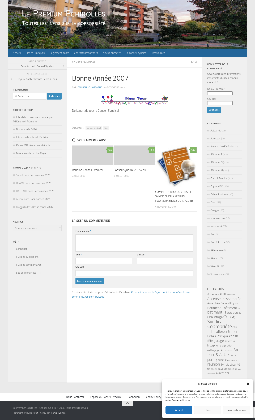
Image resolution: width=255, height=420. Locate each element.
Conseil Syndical (83, 62)
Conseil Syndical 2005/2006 (131, 170)
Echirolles (215, 331)
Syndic (224, 364)
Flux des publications (27, 256)
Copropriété (216, 186)
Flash (213, 202)
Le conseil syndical (136, 52)
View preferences (236, 410)
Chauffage (215, 317)
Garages (214, 210)
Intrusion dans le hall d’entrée (32, 137)
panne (229, 350)
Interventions (217, 218)
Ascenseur (215, 298)
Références (216, 250)
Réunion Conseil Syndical (87, 170)
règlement (232, 360)
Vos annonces (218, 274)
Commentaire (83, 231)
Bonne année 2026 (26, 129)
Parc (212, 234)
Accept (179, 410)
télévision (215, 368)
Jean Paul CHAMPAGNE (89, 87)
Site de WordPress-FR (28, 272)
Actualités (215, 130)
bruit (237, 303)
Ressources (158, 52)
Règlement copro (59, 52)
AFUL (223, 294)
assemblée (232, 299)
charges (237, 312)
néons (223, 350)
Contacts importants (86, 52)
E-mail (141, 254)
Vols (235, 368)
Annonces (231, 294)
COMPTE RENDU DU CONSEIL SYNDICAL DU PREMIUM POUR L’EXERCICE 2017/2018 (174, 196)
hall (234, 341)
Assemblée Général (218, 303)
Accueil (17, 52)
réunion (213, 364)
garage (219, 340)
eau (234, 327)
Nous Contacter (112, 52)
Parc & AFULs (217, 242)
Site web (79, 266)
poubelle (221, 360)
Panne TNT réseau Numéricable (33, 145)
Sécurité (214, 266)
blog (232, 303)
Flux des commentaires (28, 264)
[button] (248, 383)
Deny (208, 410)
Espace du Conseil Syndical (105, 396)
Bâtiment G (216, 162)
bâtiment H (216, 312)
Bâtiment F (216, 154)
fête (106, 128)
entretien (231, 331)
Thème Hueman (58, 413)
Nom (78, 254)
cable (229, 312)
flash (234, 336)
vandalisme (227, 368)
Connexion (22, 248)
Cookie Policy (153, 396)
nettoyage (213, 350)
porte (211, 360)
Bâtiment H (216, 170)
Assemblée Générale (221, 146)
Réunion (214, 258)
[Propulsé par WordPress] (37, 413)
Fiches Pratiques (35, 52)
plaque (233, 355)
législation (227, 345)
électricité (223, 373)
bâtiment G (232, 308)
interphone (214, 345)
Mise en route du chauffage (31, 153)
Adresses (215, 138)
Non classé (216, 226)
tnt (208, 368)
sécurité (235, 364)
